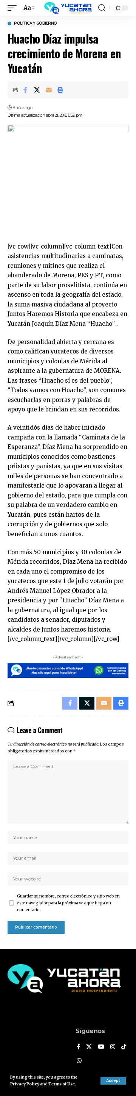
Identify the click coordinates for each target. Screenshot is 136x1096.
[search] (101, 8)
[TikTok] (123, 1047)
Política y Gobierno (35, 23)
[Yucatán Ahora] (68, 8)
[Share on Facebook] (25, 90)
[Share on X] (37, 90)
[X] (89, 1047)
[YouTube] (101, 1047)
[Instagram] (112, 1047)
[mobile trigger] (14, 8)
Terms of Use (61, 1084)
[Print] (60, 90)
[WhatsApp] (79, 1061)
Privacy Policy (24, 1084)
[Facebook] (78, 1047)
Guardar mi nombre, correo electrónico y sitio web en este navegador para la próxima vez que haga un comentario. (68, 903)
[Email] (48, 90)
